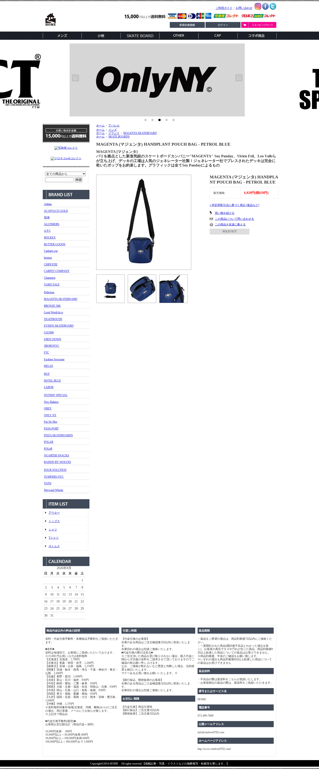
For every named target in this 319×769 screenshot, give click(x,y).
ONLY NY (50, 415)
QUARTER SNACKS (56, 455)
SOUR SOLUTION (55, 470)
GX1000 (49, 332)
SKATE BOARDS (119, 136)
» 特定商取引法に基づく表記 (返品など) (234, 205)
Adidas (48, 204)
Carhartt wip (51, 251)
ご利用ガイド (224, 8)
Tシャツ (54, 537)
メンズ (112, 129)
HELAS (48, 366)
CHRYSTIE (50, 264)
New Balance (51, 402)
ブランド (114, 133)
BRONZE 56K (52, 305)
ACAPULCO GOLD (56, 211)
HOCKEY (50, 237)
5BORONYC (51, 345)
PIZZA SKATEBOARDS (58, 435)
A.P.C (47, 230)
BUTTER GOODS (54, 244)
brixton (48, 257)
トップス (54, 521)
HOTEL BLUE (52, 380)
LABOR (48, 387)
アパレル (114, 125)
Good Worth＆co (53, 312)
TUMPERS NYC (54, 476)
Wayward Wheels (53, 490)
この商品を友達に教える (230, 224)
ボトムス (54, 546)
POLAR (48, 442)
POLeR (48, 448)
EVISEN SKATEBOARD (59, 325)
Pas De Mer (50, 421)
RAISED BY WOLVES (57, 462)
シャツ (53, 529)
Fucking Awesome (54, 359)
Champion (49, 277)
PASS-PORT (51, 428)
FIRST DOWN (52, 339)
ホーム (100, 125)
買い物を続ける (224, 213)
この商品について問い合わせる (234, 218)
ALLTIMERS (51, 224)
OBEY (48, 408)
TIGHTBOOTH (53, 319)
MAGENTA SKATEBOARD (60, 299)
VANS (47, 483)
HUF (47, 373)
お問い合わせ (244, 8)
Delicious (49, 292)
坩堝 (47, 217)
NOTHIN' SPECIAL (55, 395)
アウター (54, 512)
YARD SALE (52, 284)
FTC (46, 352)
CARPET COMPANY (57, 271)
